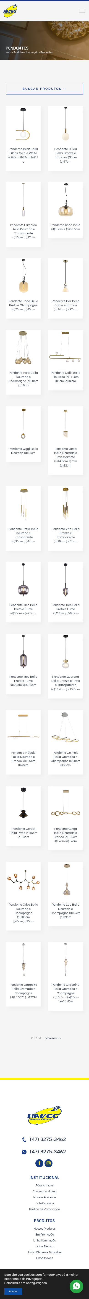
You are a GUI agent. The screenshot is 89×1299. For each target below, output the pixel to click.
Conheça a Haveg (44, 1191)
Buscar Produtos (43, 88)
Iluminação (32, 52)
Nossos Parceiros (44, 1197)
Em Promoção (44, 1234)
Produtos (18, 52)
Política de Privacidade (44, 1209)
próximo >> (53, 1038)
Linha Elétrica (45, 1246)
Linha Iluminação (44, 1240)
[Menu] (82, 11)
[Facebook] (39, 1163)
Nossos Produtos (44, 1228)
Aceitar (13, 1291)
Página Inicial (45, 1185)
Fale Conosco (45, 1203)
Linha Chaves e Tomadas (44, 1252)
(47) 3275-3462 (48, 1139)
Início (8, 52)
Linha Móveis (44, 1258)
